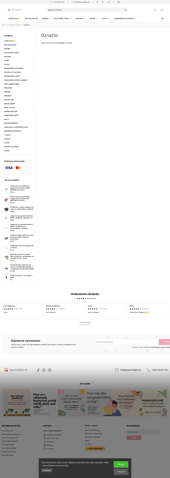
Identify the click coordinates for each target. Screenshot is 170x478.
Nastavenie (47, 470)
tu (67, 465)
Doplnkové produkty (11, 147)
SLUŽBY (7, 143)
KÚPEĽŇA (7, 92)
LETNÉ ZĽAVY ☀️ (10, 41)
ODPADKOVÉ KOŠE (10, 111)
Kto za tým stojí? (7, 431)
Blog (118, 2)
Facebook (38, 370)
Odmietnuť (121, 472)
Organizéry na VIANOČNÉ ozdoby (16, 127)
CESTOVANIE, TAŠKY (11, 53)
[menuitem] (14, 19)
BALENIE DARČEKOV (11, 123)
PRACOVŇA (8, 88)
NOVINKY (7, 49)
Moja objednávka (7, 455)
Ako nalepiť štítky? (8, 445)
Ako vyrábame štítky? (9, 448)
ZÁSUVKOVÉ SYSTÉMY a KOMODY (16, 80)
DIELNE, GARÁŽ (9, 104)
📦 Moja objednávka (95, 448)
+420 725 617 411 (58, 2)
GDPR (87, 440)
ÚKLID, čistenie (9, 107)
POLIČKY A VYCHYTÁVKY (12, 72)
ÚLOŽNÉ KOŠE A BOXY (12, 76)
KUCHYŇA (7, 57)
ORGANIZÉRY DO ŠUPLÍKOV (13, 68)
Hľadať (134, 438)
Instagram (44, 370)
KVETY (6, 119)
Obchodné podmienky (92, 437)
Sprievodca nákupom (92, 430)
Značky (6, 151)
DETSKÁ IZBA (9, 100)
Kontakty (88, 444)
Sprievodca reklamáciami (93, 433)
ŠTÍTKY (6, 64)
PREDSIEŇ (7, 96)
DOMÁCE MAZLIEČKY (11, 115)
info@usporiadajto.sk (81, 2)
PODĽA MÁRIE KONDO (12, 84)
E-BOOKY (7, 139)
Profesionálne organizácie (11, 434)
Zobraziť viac (85, 322)
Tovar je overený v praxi (10, 438)
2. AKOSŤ (7, 135)
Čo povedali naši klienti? (10, 441)
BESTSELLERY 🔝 (10, 45)
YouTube (49, 370)
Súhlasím (121, 464)
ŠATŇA (6, 60)
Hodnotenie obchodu (85, 294)
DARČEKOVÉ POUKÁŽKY (12, 131)
